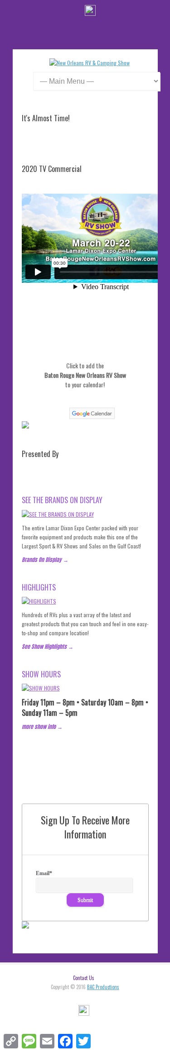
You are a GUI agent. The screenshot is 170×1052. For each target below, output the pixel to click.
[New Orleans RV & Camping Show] (89, 63)
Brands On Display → (45, 560)
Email (44, 873)
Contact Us (83, 977)
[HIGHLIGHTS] (39, 601)
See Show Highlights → (47, 647)
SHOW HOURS (41, 674)
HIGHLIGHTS (39, 587)
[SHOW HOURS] (41, 688)
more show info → (42, 727)
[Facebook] (90, 11)
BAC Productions (103, 986)
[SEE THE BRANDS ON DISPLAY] (58, 514)
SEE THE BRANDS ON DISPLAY (62, 500)
